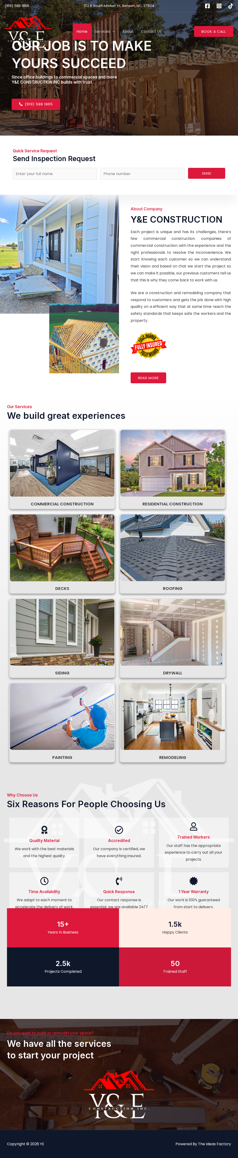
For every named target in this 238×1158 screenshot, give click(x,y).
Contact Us (151, 31)
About (127, 31)
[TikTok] (230, 6)
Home (81, 31)
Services (102, 31)
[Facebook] (207, 6)
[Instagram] (219, 6)
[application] (112, 31)
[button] (213, 31)
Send (206, 173)
